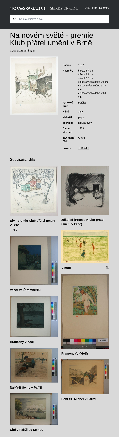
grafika (82, 102)
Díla (87, 7)
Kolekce (104, 7)
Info (94, 7)
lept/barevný (85, 123)
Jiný (80, 111)
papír (81, 117)
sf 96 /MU (83, 148)
